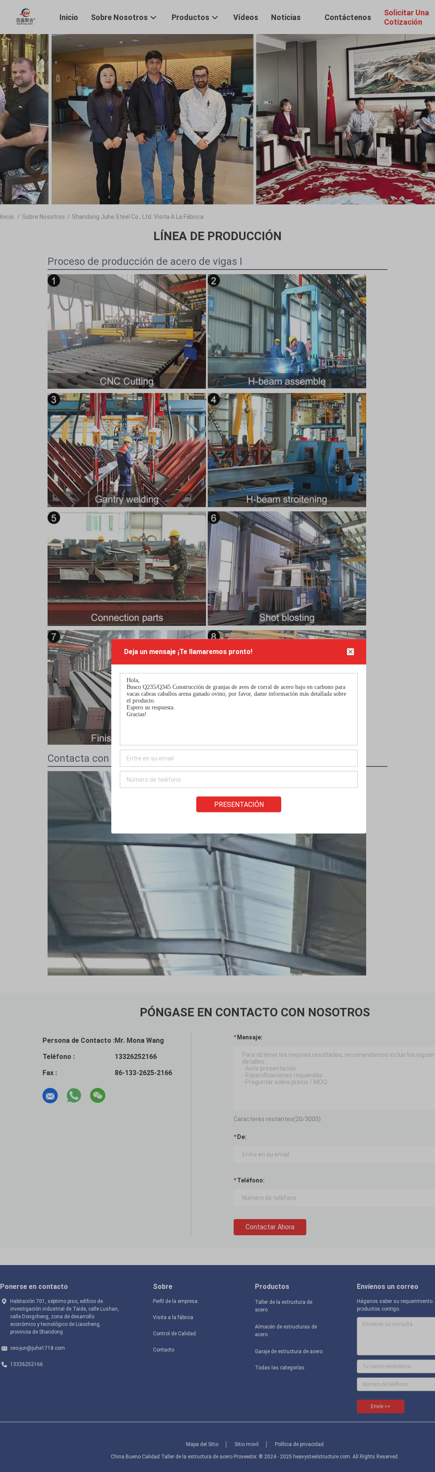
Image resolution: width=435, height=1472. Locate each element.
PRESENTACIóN (239, 804)
